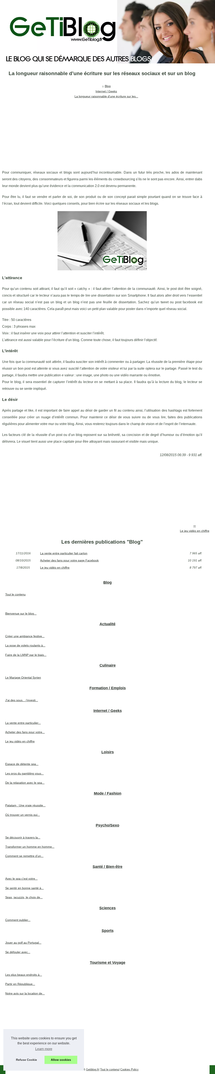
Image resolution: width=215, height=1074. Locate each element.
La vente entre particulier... (23, 723)
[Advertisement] (102, 131)
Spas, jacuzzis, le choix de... (24, 897)
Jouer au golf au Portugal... (23, 942)
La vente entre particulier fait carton (63, 553)
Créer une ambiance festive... (25, 636)
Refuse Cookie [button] (26, 1059)
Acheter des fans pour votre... (25, 732)
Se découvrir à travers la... (22, 837)
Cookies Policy (129, 1069)
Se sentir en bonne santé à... (24, 888)
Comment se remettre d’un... (24, 856)
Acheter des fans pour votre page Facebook (69, 560)
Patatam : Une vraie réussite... (25, 805)
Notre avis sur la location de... (25, 993)
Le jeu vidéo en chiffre (194, 530)
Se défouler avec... (17, 952)
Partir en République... (20, 984)
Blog (108, 86)
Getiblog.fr (92, 1069)
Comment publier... (17, 920)
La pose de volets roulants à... (25, 645)
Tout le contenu (15, 594)
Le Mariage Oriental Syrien (23, 677)
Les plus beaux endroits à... (23, 974)
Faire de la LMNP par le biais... (25, 655)
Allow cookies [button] (61, 1059)
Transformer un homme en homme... (29, 846)
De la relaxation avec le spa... (25, 782)
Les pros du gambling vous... (24, 773)
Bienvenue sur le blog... (21, 613)
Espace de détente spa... (21, 764)
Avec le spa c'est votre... (21, 878)
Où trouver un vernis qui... (22, 814)
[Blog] (107, 31)
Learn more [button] (43, 1049)
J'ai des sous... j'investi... (21, 700)
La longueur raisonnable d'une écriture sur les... (106, 96)
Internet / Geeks (106, 91)
